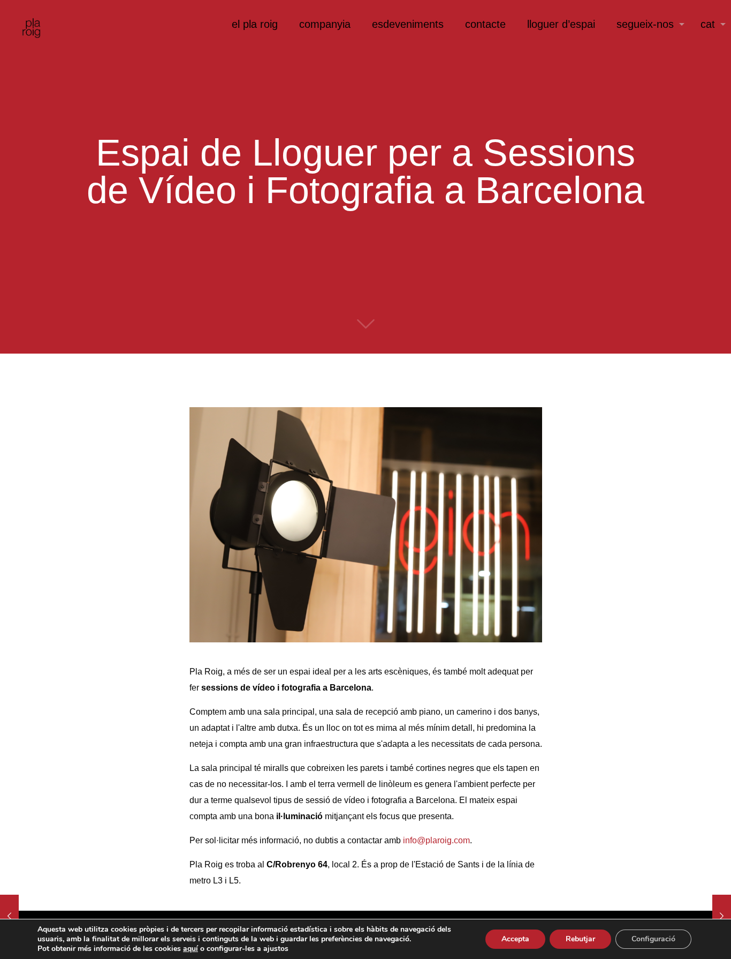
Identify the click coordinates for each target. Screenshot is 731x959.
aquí (190, 948)
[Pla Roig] (27, 24)
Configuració (653, 939)
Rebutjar (580, 939)
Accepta (515, 939)
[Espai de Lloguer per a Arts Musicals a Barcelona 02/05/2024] (721, 916)
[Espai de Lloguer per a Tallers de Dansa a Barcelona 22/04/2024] (9, 916)
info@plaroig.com (436, 840)
